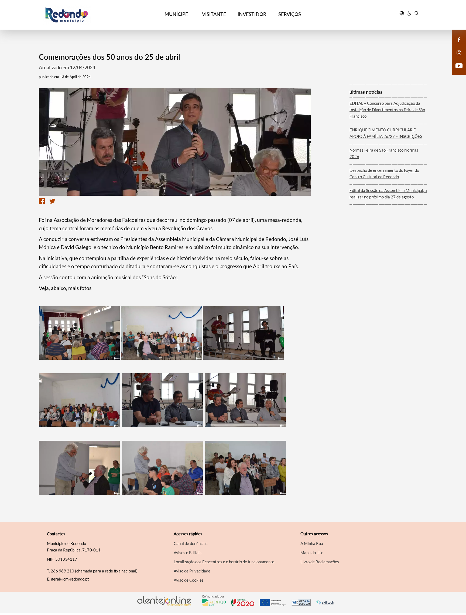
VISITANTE (214, 14)
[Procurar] (416, 14)
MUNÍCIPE (176, 14)
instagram (456, 58)
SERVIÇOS (289, 14)
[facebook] (459, 39)
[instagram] (459, 52)
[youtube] (459, 65)
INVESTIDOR (252, 14)
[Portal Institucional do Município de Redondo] (90, 15)
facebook (456, 45)
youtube (456, 71)
